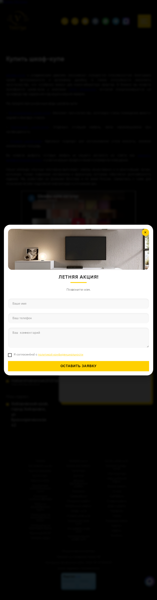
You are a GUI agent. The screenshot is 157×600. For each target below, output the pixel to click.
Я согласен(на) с (48, 354)
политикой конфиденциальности (60, 354)
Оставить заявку (78, 366)
